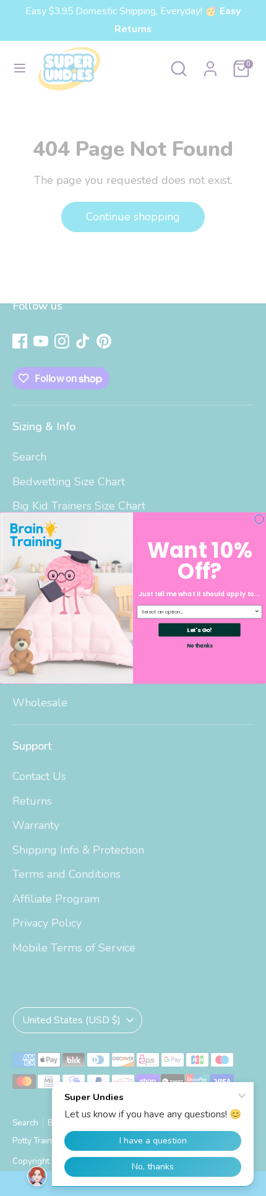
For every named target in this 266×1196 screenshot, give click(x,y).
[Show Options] (257, 611)
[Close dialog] (259, 519)
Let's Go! (199, 630)
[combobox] (198, 611)
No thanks (199, 646)
